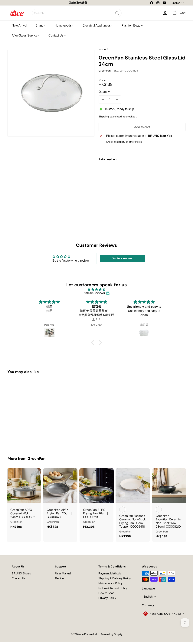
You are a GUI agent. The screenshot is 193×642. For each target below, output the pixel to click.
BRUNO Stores (21, 573)
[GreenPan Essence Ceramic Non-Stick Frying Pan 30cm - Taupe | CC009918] (133, 505)
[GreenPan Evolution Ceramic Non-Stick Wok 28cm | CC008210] (169, 505)
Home (102, 49)
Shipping (104, 116)
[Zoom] (51, 93)
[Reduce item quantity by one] (103, 99)
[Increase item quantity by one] (117, 99)
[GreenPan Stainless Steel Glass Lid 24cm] (142, 179)
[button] (93, 342)
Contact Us (19, 578)
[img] (96, 289)
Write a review (122, 258)
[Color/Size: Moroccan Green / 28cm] (159, 509)
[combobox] (77, 13)
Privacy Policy (107, 597)
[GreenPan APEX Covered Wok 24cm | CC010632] (24, 500)
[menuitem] (19, 25)
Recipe (59, 578)
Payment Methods (109, 573)
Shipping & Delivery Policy (114, 578)
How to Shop (106, 593)
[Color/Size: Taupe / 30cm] (122, 509)
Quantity (104, 91)
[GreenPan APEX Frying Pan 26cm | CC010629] (96, 500)
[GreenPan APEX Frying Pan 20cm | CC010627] (60, 500)
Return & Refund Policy (112, 588)
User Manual (63, 573)
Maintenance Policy (110, 583)
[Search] (117, 13)
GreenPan (36, 458)
